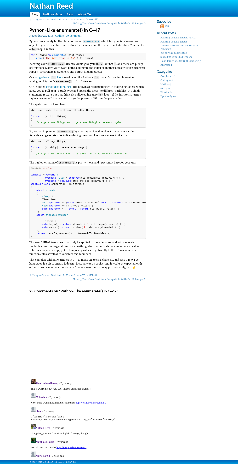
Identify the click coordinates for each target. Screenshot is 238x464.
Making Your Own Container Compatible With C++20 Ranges (108, 23)
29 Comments (74, 35)
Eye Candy (168, 96)
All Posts (165, 64)
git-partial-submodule (173, 52)
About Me (84, 14)
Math (165, 84)
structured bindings (58, 87)
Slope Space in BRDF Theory (176, 56)
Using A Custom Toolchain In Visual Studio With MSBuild (65, 19)
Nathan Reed (51, 6)
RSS (166, 26)
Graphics (167, 76)
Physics (166, 92)
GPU (165, 88)
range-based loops (49, 77)
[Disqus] (87, 334)
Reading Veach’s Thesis (173, 41)
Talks (70, 14)
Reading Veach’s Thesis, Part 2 (178, 37)
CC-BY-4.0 (71, 462)
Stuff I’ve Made (52, 14)
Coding (59, 35)
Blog (35, 14)
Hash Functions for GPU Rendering (180, 60)
